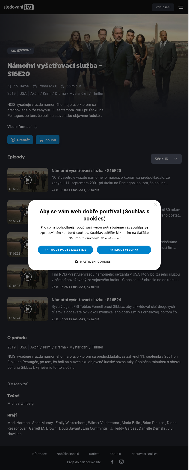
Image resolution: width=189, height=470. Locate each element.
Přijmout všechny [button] (122, 250)
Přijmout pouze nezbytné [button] (63, 250)
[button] (93, 261)
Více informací (108, 238)
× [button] (152, 205)
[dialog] (93, 235)
